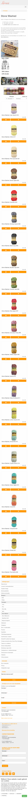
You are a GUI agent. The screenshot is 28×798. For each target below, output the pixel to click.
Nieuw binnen (4, 584)
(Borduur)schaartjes (5, 593)
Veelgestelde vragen (5, 668)
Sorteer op (24, 96)
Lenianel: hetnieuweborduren (7, 586)
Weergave (12, 96)
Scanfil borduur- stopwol (6, 636)
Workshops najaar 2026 (6, 648)
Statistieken (19, 793)
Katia (3, 597)
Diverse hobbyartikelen (6, 645)
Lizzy (3, 604)
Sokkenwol (3, 623)
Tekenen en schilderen (6, 643)
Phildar (3, 600)
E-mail (2, 697)
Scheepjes (4, 602)
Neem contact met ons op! (6, 718)
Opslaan (24, 796)
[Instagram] (6, 773)
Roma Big (4, 609)
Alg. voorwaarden (5, 663)
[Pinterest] (10, 773)
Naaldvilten (3, 632)
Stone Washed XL (5, 615)
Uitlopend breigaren (6, 620)
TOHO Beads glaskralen (6, 634)
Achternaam (4, 692)
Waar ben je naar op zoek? (7, 674)
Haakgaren (3, 625)
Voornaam (3, 688)
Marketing (4, 795)
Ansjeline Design (4, 588)
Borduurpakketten (5, 591)
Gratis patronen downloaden (7, 652)
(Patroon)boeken (4, 657)
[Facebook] (3, 773)
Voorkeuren (12, 793)
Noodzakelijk (4, 793)
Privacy (2, 665)
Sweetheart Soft (5, 618)
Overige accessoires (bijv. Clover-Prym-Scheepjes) (11, 641)
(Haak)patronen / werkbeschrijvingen (9, 650)
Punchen (3, 629)
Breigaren (3, 595)
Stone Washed (5, 613)
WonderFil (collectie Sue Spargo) (8, 639)
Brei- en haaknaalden (5, 627)
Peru (3, 606)
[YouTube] (13, 773)
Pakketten (3, 654)
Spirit (3, 611)
